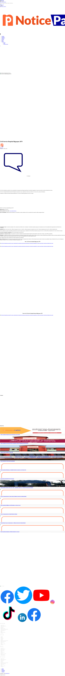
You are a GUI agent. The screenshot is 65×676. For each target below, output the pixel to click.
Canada (3, 650)
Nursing (3, 660)
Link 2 (3, 6)
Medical (3, 642)
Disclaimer (3, 670)
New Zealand (4, 653)
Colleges (3, 36)
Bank (2, 638)
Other (3, 41)
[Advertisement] (32, 53)
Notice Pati (1, 147)
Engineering (4, 641)
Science (3, 625)
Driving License (6, 44)
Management (4, 659)
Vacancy (3, 39)
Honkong (3, 654)
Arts (2, 627)
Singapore (3, 655)
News (4, 43)
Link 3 (5, 6)
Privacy (3, 669)
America (3, 649)
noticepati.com (7, 673)
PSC (2, 636)
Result (4, 42)
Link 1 (1, 6)
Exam (2, 40)
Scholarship (3, 37)
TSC (2, 637)
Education (3, 628)
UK (2, 651)
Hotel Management (5, 629)
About (3, 668)
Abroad (3, 38)
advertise (3, 671)
